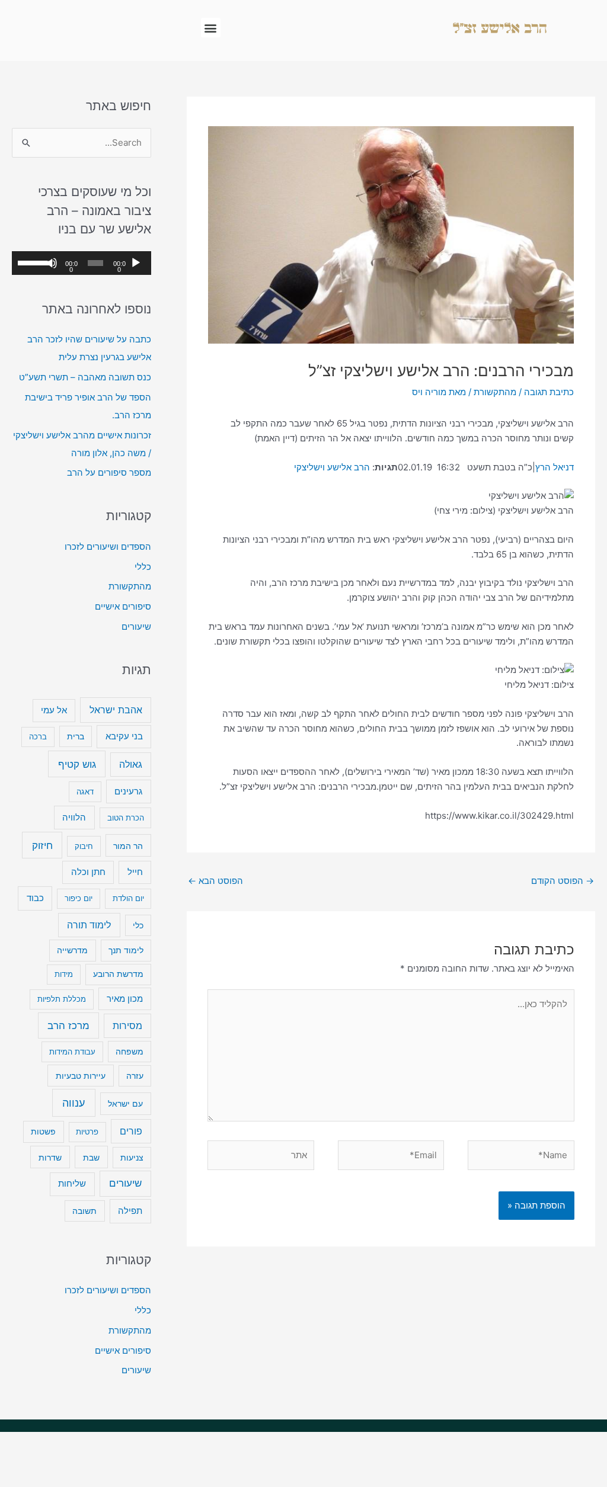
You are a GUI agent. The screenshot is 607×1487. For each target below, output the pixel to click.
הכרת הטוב (125, 817)
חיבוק (84, 846)
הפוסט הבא (215, 880)
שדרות (50, 1157)
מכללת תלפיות (61, 999)
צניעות (131, 1157)
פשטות (43, 1131)
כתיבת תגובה (549, 392)
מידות (64, 974)
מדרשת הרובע (118, 974)
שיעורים (136, 626)
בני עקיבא (124, 736)
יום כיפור (78, 898)
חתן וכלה (88, 871)
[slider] (32, 262)
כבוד (35, 897)
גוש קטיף (77, 764)
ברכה (38, 736)
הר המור (128, 846)
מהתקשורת (495, 392)
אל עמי (54, 710)
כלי (138, 925)
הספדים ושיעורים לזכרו (108, 546)
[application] (81, 263)
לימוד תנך (125, 950)
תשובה (84, 1211)
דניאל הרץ (554, 467)
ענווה (73, 1103)
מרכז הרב (68, 1025)
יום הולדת (128, 898)
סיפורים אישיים (123, 606)
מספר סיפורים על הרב (109, 472)
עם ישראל (125, 1103)
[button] (211, 27)
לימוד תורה (89, 925)
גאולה (130, 764)
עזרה (134, 1076)
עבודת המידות (72, 1051)
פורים (131, 1131)
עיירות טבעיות (81, 1076)
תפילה (130, 1210)
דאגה (85, 791)
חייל (135, 871)
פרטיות (87, 1131)
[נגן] (136, 263)
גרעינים (128, 791)
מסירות (127, 1025)
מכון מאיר (125, 999)
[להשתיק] (51, 263)
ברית (75, 736)
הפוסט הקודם (562, 880)
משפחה (129, 1051)
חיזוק (42, 845)
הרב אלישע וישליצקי (332, 467)
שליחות (72, 1183)
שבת (91, 1157)
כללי (143, 566)
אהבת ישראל (116, 710)
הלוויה (74, 817)
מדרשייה (72, 950)
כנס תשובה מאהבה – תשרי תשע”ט (85, 377)
